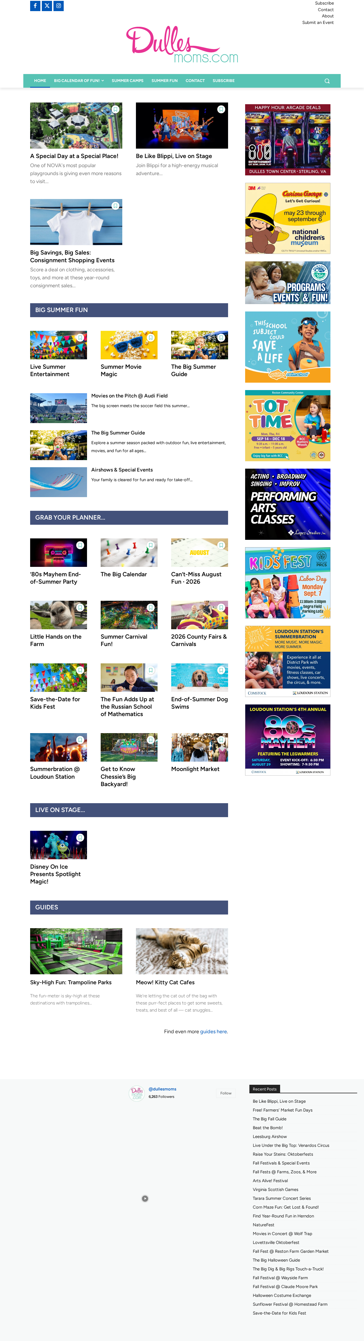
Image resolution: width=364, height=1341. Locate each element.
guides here (213, 1031)
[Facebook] (35, 6)
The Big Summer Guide (118, 433)
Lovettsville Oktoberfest (276, 1242)
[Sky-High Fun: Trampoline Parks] (76, 951)
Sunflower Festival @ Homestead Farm (290, 1304)
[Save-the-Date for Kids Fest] (58, 677)
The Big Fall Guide (269, 1118)
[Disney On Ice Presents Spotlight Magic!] (58, 845)
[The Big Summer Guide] (199, 345)
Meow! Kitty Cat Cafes (165, 982)
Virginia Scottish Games (275, 1189)
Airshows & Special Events (122, 470)
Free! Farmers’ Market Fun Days (283, 1110)
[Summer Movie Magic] (129, 345)
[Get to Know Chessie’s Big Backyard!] (129, 747)
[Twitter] (47, 6)
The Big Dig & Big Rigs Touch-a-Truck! (288, 1269)
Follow (225, 1093)
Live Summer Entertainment (49, 370)
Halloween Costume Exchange (282, 1295)
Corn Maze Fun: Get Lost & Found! (286, 1207)
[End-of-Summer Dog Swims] (199, 677)
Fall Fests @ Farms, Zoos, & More (285, 1171)
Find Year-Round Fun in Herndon (283, 1216)
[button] (327, 81)
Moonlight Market (195, 768)
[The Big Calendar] (129, 552)
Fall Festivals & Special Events (281, 1163)
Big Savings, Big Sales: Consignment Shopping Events (72, 256)
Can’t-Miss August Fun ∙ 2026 (196, 578)
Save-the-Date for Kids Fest (279, 1313)
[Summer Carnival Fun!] (129, 615)
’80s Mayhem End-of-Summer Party (55, 578)
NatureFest (263, 1224)
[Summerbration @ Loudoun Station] (58, 747)
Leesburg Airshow (270, 1136)
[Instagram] (58, 6)
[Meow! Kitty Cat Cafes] (182, 951)
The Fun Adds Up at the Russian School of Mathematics (127, 707)
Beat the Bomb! (268, 1127)
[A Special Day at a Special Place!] (76, 125)
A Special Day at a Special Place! (74, 155)
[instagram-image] (145, 1123)
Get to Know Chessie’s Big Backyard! (118, 776)
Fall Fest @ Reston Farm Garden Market (291, 1251)
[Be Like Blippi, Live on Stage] (182, 125)
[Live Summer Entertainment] (58, 345)
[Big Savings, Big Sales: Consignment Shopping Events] (76, 222)
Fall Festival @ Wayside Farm (280, 1277)
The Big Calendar (124, 574)
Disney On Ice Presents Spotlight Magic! (55, 874)
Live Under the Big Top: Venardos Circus (291, 1145)
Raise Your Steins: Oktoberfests (283, 1154)
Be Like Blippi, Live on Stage (174, 155)
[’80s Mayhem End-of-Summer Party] (58, 552)
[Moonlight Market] (199, 747)
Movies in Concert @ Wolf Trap (282, 1233)
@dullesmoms (162, 1089)
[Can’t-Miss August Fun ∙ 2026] (199, 552)
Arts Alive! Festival (270, 1180)
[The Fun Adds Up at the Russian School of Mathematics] (129, 677)
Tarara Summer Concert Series (282, 1198)
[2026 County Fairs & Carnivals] (199, 615)
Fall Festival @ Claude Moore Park (285, 1286)
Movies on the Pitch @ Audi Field (129, 396)
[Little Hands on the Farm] (58, 615)
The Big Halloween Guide (276, 1260)
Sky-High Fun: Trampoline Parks (70, 982)
